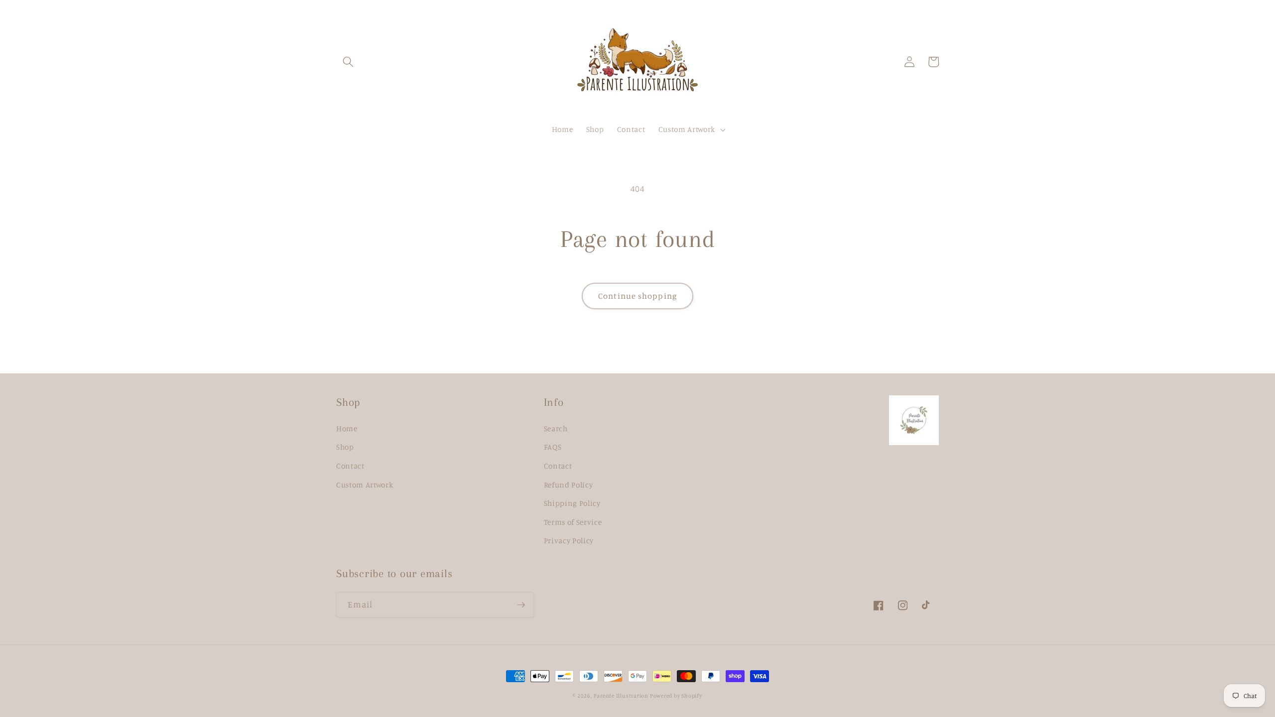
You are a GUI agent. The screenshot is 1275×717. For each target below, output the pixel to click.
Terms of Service (573, 522)
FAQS (553, 447)
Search (556, 428)
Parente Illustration (622, 695)
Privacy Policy (569, 540)
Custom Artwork (364, 484)
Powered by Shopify (676, 695)
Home (347, 428)
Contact (350, 466)
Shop (345, 447)
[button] (348, 62)
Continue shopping (637, 296)
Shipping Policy (572, 503)
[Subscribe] (521, 605)
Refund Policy (568, 484)
